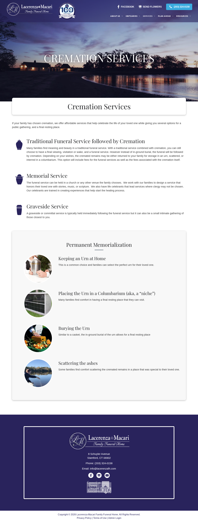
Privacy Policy (84, 518)
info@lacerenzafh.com (103, 468)
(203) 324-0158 (103, 463)
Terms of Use (100, 518)
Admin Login (114, 518)
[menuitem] (116, 16)
